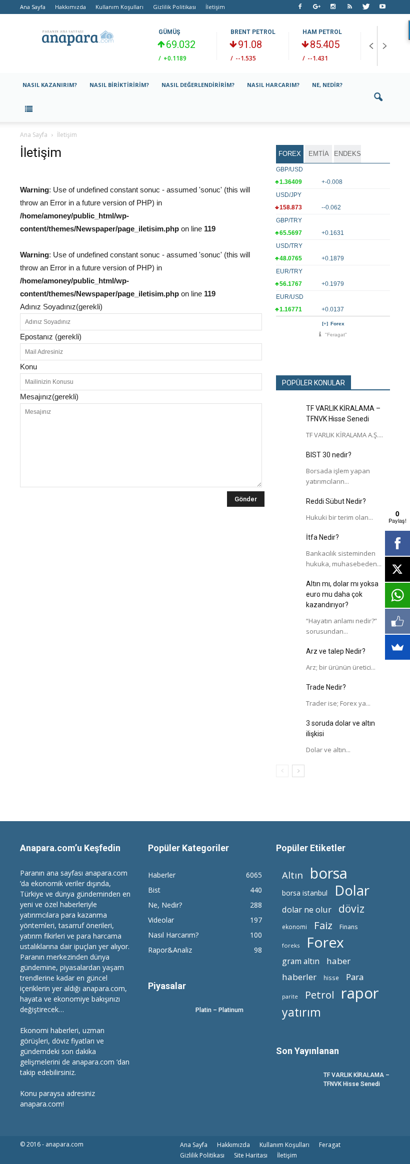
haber (338, 961)
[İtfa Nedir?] (288, 544)
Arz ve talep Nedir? (336, 651)
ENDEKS (347, 153)
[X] (397, 569)
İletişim (215, 6)
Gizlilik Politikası (174, 6)
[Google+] (316, 7)
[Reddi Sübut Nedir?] (288, 508)
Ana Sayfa (33, 6)
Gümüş (169, 31)
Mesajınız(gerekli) (49, 396)
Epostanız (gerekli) (51, 336)
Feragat (329, 1145)
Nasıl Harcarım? (273, 84)
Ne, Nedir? (327, 84)
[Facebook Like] (397, 621)
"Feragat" (336, 334)
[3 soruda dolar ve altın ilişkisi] (288, 730)
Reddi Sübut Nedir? (336, 501)
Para (355, 977)
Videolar (161, 920)
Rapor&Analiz (170, 950)
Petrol (319, 995)
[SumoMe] (397, 647)
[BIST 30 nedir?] (288, 462)
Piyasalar (167, 986)
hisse (331, 978)
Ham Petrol (322, 31)
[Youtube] (382, 7)
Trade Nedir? (326, 687)
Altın (292, 875)
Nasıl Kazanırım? (49, 84)
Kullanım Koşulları (120, 6)
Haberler (162, 875)
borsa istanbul (305, 893)
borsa (329, 873)
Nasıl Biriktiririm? (119, 84)
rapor (360, 993)
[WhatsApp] (397, 595)
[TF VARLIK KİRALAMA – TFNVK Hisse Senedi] (288, 415)
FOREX (289, 153)
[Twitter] (366, 7)
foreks (291, 945)
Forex (337, 323)
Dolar (352, 890)
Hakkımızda (70, 6)
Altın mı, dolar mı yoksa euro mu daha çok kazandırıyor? (342, 594)
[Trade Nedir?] (288, 694)
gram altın (301, 961)
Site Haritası (251, 1155)
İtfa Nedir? (322, 537)
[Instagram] (333, 7)
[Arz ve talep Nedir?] (288, 658)
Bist (154, 890)
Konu (28, 366)
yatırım (301, 1012)
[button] (378, 97)
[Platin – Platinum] (168, 1019)
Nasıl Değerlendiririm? (198, 84)
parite (290, 996)
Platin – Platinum (220, 1010)
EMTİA (318, 153)
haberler (299, 977)
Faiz (323, 925)
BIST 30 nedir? (329, 455)
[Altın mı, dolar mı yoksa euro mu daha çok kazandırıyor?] (288, 591)
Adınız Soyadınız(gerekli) (61, 306)
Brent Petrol (253, 31)
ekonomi (294, 927)
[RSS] (349, 7)
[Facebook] (300, 7)
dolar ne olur (307, 910)
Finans (349, 927)
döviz (351, 908)
